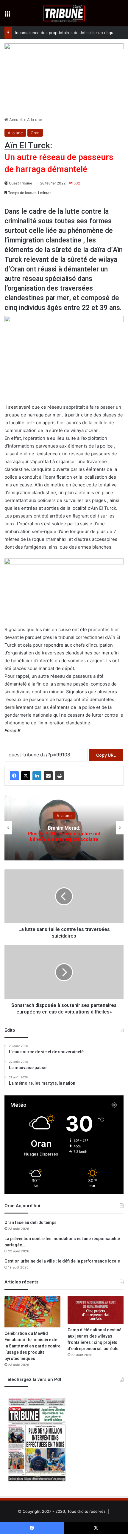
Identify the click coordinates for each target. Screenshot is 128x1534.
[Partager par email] (48, 775)
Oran (35, 132)
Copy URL (106, 755)
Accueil (15, 119)
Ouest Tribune (20, 183)
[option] (64, 827)
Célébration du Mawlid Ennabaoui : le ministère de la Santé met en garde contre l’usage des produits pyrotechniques (32, 1346)
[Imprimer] (59, 775)
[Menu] (7, 15)
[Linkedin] (36, 775)
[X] (25, 775)
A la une (34, 119)
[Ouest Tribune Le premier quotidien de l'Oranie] (64, 13)
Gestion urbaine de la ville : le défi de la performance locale (62, 1261)
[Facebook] (14, 775)
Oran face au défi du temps (30, 1222)
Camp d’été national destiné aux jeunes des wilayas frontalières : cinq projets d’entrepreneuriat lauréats (94, 1339)
